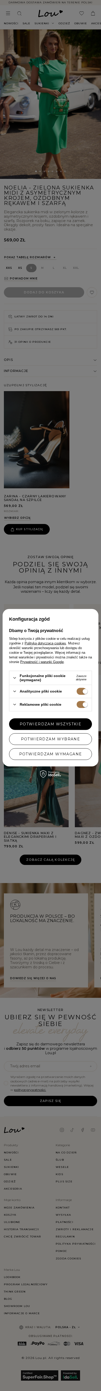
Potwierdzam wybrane (50, 739)
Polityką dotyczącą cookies (45, 643)
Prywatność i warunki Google (42, 662)
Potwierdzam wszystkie (50, 724)
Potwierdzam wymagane (50, 754)
